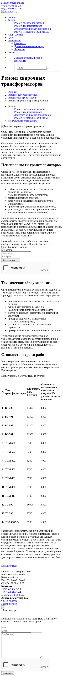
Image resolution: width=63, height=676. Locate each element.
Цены (11, 37)
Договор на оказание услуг (29, 46)
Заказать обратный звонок (28, 57)
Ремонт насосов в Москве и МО (32, 31)
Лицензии (19, 49)
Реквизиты (20, 43)
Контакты (13, 52)
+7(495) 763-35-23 (11, 5)
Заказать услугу (11, 260)
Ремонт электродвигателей (29, 22)
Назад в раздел (9, 565)
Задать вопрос (9, 603)
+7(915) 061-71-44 (11, 8)
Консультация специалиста (22, 120)
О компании (14, 40)
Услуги (12, 20)
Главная (12, 17)
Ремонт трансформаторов (28, 25)
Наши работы (15, 34)
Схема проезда (9, 600)
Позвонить (20, 60)
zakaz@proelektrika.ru (12, 2)
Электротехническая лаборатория (32, 28)
